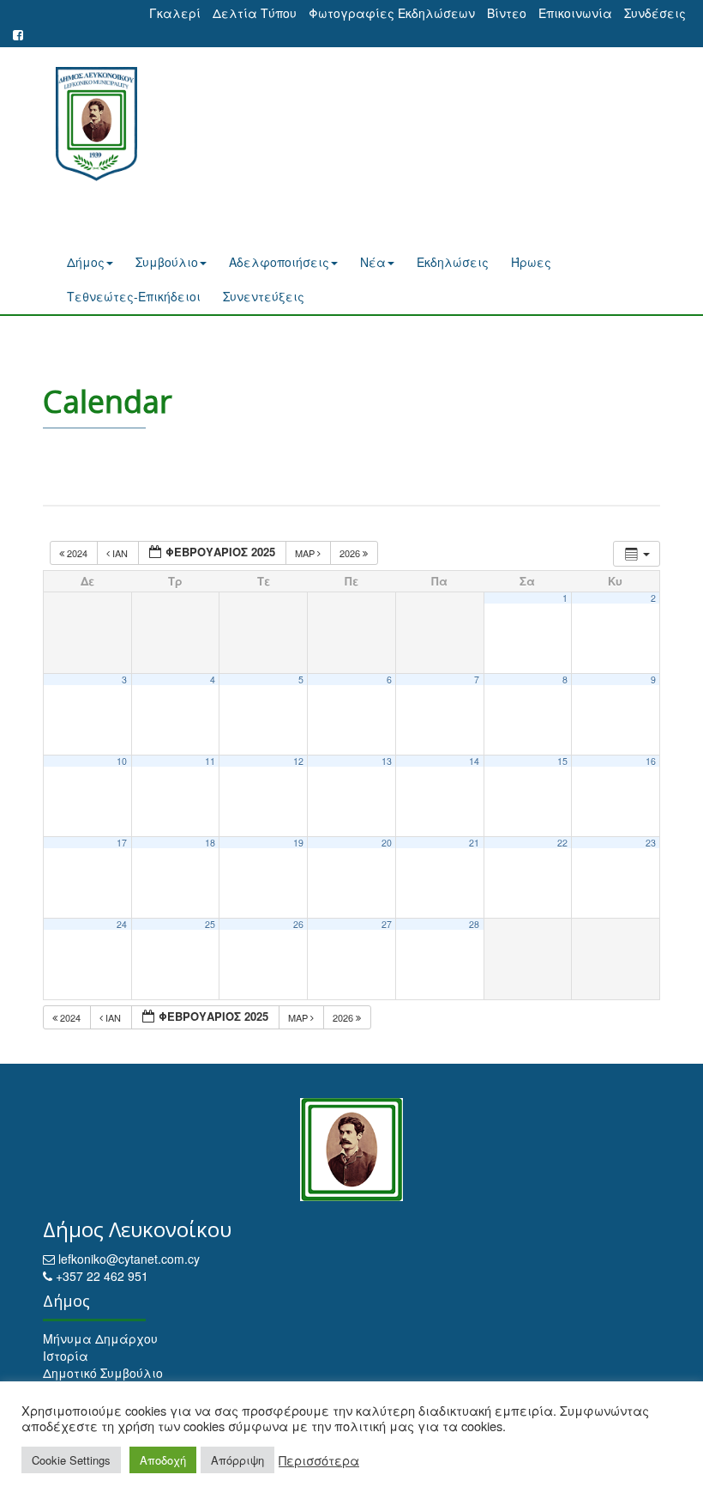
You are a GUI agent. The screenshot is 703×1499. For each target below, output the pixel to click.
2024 (77, 553)
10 (122, 761)
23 (651, 842)
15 (562, 761)
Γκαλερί (175, 12)
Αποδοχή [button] (163, 1460)
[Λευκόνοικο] (90, 124)
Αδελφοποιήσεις (279, 261)
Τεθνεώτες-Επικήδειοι (134, 296)
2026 (351, 553)
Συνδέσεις (655, 12)
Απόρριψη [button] (237, 1460)
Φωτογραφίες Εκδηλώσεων (392, 12)
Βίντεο (506, 12)
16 (651, 761)
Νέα (373, 261)
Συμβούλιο (166, 261)
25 (210, 924)
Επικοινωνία (575, 12)
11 (210, 761)
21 (474, 842)
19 (298, 842)
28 (474, 924)
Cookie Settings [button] (71, 1460)
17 (122, 842)
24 (122, 924)
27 (387, 924)
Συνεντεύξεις (263, 296)
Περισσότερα (319, 1460)
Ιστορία (65, 1355)
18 (210, 842)
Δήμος (86, 261)
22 (562, 842)
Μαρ (306, 553)
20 (387, 842)
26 (298, 924)
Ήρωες (531, 261)
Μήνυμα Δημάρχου (100, 1338)
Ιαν (120, 553)
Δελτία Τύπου (255, 12)
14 (474, 761)
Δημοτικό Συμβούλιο (103, 1372)
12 (298, 761)
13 (387, 761)
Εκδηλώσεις (453, 261)
